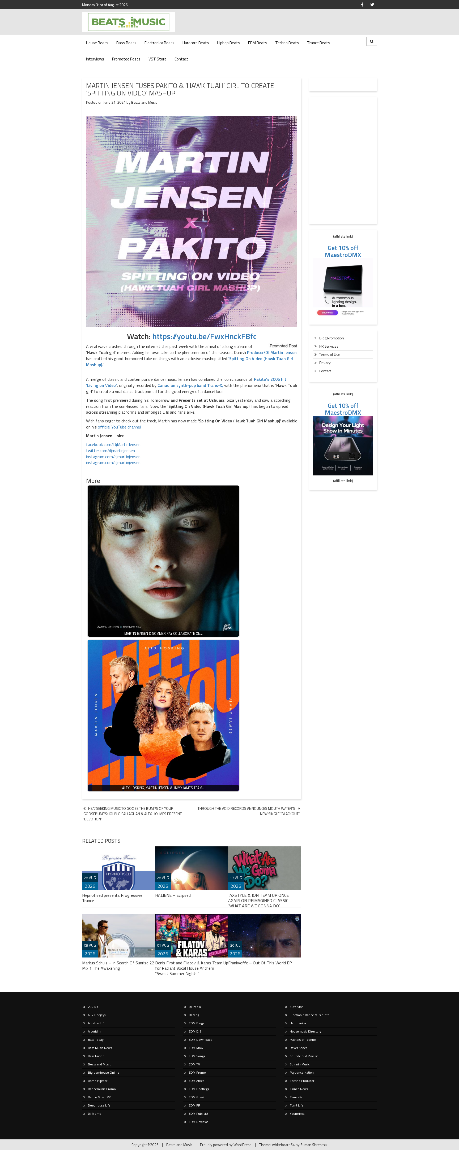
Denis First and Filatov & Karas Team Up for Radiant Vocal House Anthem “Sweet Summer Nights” (191, 968)
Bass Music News (100, 1047)
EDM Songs (197, 1056)
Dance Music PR (99, 1097)
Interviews (95, 59)
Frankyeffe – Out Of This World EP (260, 963)
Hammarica (298, 1023)
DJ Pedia (195, 1006)
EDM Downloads (200, 1039)
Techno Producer (302, 1080)
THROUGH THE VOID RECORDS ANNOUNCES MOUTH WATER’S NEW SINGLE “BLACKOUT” (249, 811)
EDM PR (194, 1105)
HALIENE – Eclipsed (173, 895)
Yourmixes (297, 1113)
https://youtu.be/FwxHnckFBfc (204, 336)
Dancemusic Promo (102, 1088)
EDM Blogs (196, 1023)
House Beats (97, 43)
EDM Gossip (197, 1097)
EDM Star (296, 1006)
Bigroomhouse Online (103, 1072)
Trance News (299, 1088)
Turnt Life (296, 1105)
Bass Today (96, 1039)
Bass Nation (96, 1056)
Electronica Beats (159, 43)
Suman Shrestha (313, 1144)
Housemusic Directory (305, 1031)
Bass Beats (126, 43)
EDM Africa (196, 1080)
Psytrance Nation (302, 1072)
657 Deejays (96, 1014)
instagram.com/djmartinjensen (113, 456)
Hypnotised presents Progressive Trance (112, 898)
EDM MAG (196, 1047)
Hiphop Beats (228, 43)
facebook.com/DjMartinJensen (113, 444)
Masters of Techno (303, 1039)
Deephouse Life (99, 1105)
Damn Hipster (97, 1080)
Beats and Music (144, 102)
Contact (181, 59)
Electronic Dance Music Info (309, 1014)
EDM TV (194, 1064)
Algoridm (94, 1031)
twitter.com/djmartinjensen (110, 450)
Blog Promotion (331, 338)
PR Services (328, 346)
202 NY (93, 1006)
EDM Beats (257, 43)
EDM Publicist (198, 1113)
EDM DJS (195, 1031)
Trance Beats (318, 43)
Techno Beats (287, 43)
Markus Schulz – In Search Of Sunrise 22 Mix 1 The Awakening (118, 965)
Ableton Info (96, 1023)
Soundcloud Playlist (304, 1056)
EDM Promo (197, 1072)
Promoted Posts (126, 59)
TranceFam (297, 1097)
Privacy (325, 362)
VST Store (157, 59)
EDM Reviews (198, 1121)
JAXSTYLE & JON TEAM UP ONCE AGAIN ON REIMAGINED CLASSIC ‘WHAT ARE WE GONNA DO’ (258, 900)
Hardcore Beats (195, 43)
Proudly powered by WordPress (226, 1144)
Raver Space (299, 1047)
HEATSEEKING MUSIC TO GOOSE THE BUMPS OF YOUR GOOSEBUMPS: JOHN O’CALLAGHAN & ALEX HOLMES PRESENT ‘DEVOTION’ (132, 814)
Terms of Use (329, 354)
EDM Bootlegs (199, 1088)
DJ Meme (94, 1113)
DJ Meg (194, 1014)
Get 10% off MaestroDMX (343, 251)
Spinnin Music (300, 1064)
